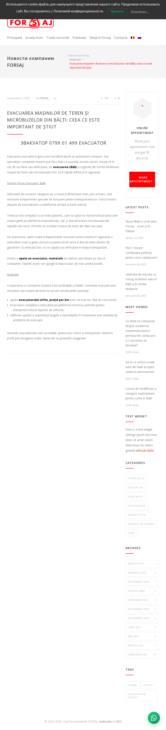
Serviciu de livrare (141, 523)
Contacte (121, 37)
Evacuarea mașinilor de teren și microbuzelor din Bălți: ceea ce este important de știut (53, 120)
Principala (14, 37)
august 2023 (142, 590)
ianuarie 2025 (142, 572)
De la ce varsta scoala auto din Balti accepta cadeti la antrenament (140, 367)
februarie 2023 (142, 599)
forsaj (132, 685)
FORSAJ (44, 98)
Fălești (148, 685)
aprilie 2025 (142, 563)
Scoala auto (137, 505)
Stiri (131, 532)
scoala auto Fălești (137, 696)
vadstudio (105, 721)
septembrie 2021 (142, 618)
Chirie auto (136, 478)
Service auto (137, 514)
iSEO (119, 721)
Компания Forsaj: (78, 55)
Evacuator (135, 487)
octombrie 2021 (142, 608)
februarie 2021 (142, 654)
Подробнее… (140, 11)
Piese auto (135, 496)
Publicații (79, 37)
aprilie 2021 (142, 645)
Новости (75, 59)
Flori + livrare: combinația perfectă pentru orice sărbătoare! (141, 252)
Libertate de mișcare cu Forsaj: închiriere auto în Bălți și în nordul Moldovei (141, 281)
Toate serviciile (57, 37)
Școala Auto (34, 37)
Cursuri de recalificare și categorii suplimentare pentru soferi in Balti (141, 393)
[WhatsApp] (154, 718)
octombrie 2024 (142, 581)
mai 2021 (142, 636)
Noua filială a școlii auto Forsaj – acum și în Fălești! (141, 226)
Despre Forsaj (100, 37)
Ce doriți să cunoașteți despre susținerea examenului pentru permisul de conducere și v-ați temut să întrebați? (140, 333)
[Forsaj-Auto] (30, 22)
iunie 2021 (142, 627)
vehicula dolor (145, 450)
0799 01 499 (63, 143)
